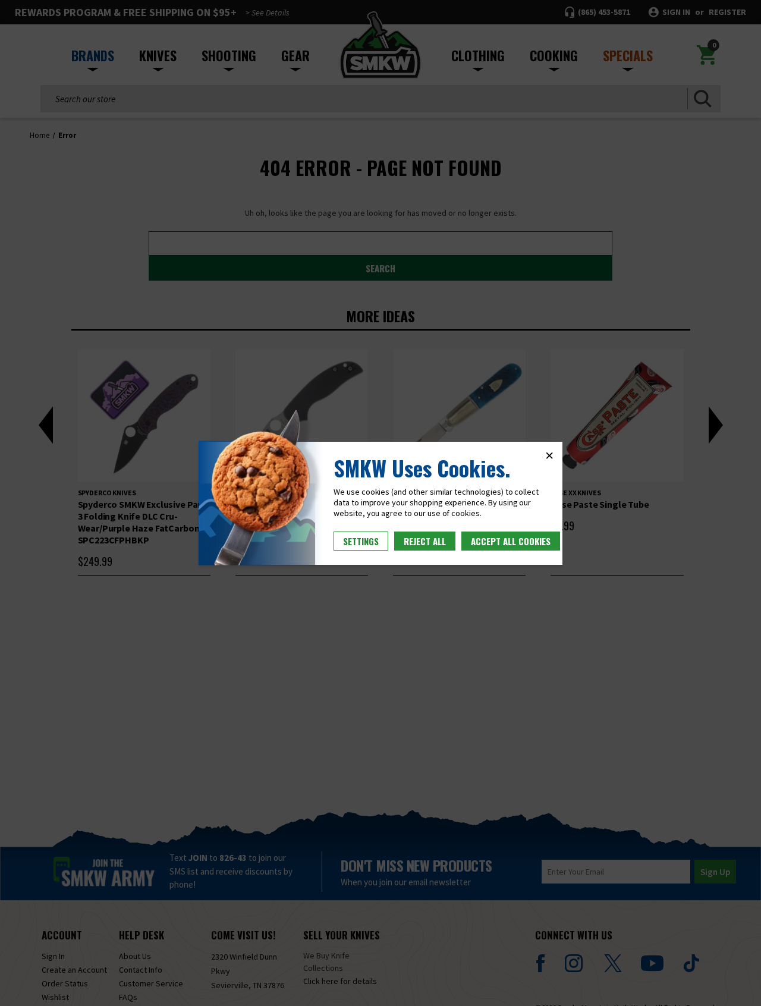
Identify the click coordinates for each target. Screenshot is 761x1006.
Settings (361, 541)
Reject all (425, 541)
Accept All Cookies (511, 541)
